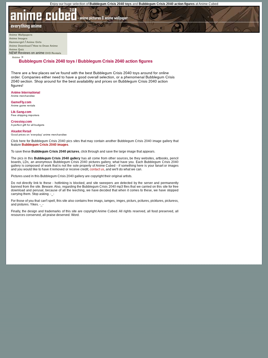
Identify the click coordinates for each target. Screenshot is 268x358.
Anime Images (18, 38)
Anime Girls (34, 42)
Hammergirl (16, 42)
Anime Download (20, 45)
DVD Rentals (53, 53)
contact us (97, 169)
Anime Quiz (16, 49)
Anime (16, 57)
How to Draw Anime (45, 45)
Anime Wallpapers (20, 34)
